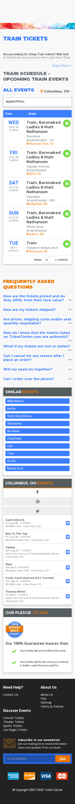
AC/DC (11, 461)
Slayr (8, 564)
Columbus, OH (56, 91)
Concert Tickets (13, 718)
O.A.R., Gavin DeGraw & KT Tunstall (29, 577)
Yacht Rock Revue (19, 416)
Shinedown (14, 423)
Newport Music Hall (17, 539)
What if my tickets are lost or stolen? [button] (36, 346)
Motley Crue (15, 468)
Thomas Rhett (15, 591)
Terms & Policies (52, 706)
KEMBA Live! (13, 526)
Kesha (11, 408)
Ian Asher (13, 431)
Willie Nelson (15, 401)
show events (51, 259)
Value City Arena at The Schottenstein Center (32, 553)
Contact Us (10, 695)
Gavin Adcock (15, 519)
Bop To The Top (16, 533)
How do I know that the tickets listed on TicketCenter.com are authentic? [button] (36, 335)
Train (10, 453)
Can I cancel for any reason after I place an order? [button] (33, 358)
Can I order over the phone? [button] (28, 379)
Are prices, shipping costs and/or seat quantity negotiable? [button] (37, 321)
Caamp (10, 547)
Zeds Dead (14, 438)
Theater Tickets (13, 722)
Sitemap (46, 702)
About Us (47, 695)
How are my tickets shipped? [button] (29, 310)
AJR (9, 446)
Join (63, 758)
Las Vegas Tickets (15, 730)
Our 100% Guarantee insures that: (37, 643)
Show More (61, 66)
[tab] (37, 298)
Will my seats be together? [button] (27, 369)
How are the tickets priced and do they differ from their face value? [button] (34, 298)
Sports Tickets (12, 726)
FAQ (43, 698)
